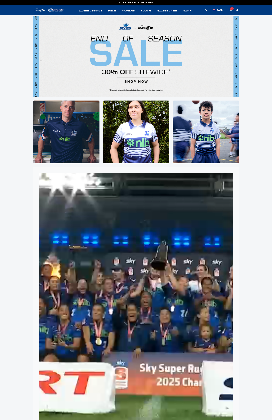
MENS (112, 10)
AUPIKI (187, 10)
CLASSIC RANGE (90, 10)
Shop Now (66, 139)
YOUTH (146, 10)
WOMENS (128, 10)
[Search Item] (206, 10)
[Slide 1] (136, 93)
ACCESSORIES (167, 10)
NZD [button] (220, 9)
